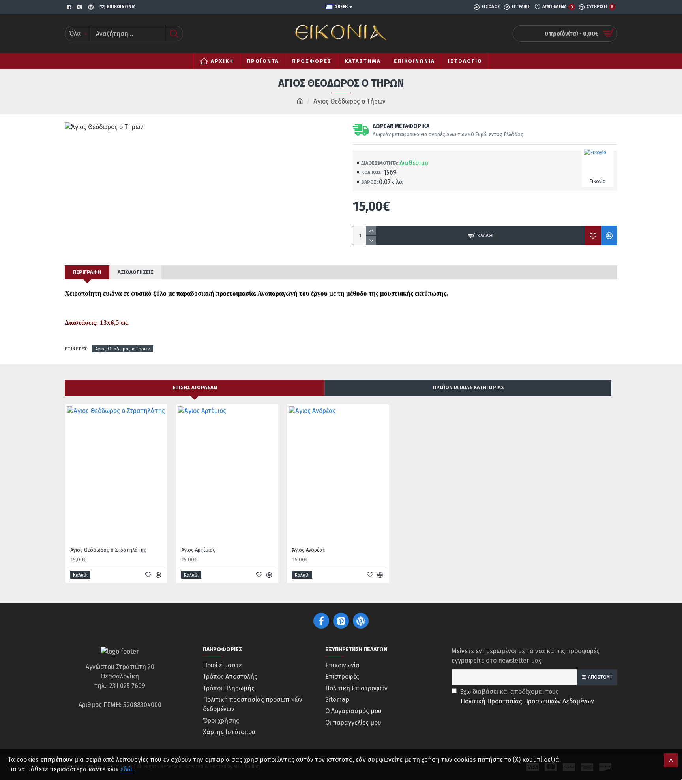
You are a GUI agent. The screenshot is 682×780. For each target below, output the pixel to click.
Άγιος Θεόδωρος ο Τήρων (122, 349)
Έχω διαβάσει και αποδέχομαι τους (526, 696)
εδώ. (126, 769)
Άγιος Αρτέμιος (198, 550)
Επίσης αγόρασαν (194, 387)
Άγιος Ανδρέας (308, 550)
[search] (174, 33)
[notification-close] (671, 760)
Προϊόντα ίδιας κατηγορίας (468, 387)
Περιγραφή (87, 272)
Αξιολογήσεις (136, 272)
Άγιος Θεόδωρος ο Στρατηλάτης (108, 550)
